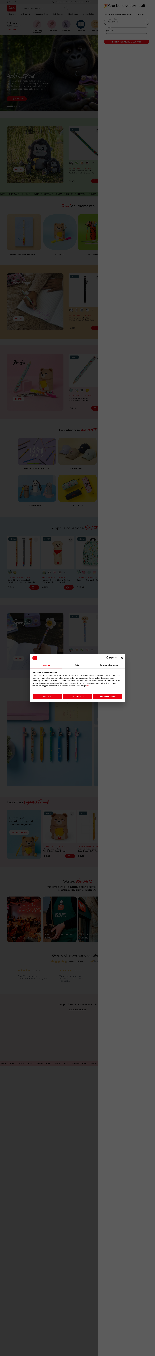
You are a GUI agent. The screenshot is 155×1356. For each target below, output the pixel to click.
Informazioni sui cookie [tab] (109, 665)
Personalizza (76, 696)
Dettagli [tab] (77, 665)
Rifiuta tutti (47, 696)
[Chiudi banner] (122, 658)
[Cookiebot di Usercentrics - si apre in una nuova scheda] (108, 658)
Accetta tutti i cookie (107, 696)
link (87, 685)
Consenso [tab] (46, 665)
